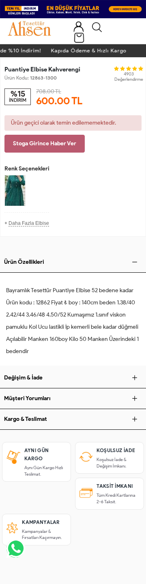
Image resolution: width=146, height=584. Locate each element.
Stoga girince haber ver (44, 143)
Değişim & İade (23, 377)
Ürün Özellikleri (24, 262)
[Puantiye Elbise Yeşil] (15, 190)
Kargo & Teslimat (25, 419)
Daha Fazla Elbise (29, 223)
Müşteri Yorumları (27, 398)
